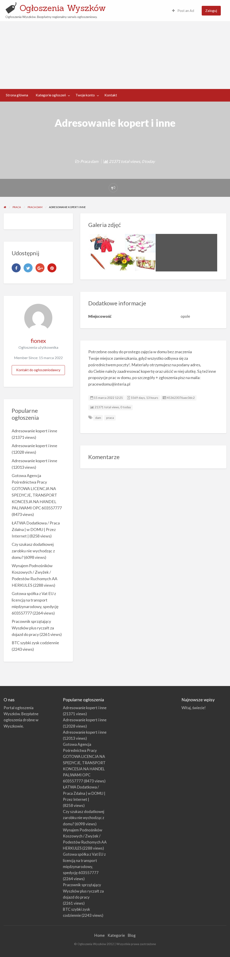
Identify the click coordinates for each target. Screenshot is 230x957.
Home (99, 935)
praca (110, 418)
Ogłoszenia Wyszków (63, 7)
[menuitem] (183, 10)
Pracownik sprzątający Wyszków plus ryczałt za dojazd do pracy (33, 628)
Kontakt (110, 95)
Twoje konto (85, 95)
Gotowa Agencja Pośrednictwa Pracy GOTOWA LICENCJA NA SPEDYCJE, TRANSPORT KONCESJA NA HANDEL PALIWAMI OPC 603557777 (84, 762)
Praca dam (89, 161)
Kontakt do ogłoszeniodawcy (38, 370)
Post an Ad (185, 11)
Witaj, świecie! (193, 707)
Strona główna (17, 95)
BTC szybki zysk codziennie (35, 642)
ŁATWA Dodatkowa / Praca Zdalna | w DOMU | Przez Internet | (36, 529)
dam (98, 418)
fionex (38, 340)
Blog (132, 935)
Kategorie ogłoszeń (51, 95)
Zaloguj (211, 11)
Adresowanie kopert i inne (34, 430)
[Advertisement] (115, 55)
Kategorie (116, 935)
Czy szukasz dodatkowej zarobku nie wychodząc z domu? (33, 551)
